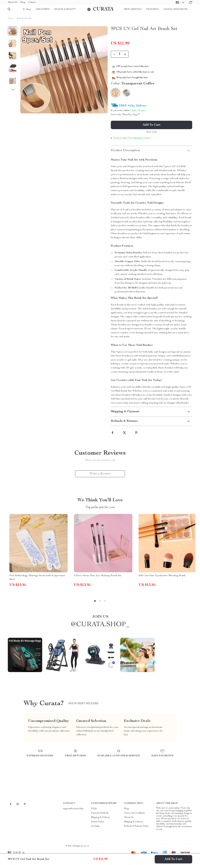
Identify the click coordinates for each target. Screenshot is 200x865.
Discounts (43, 9)
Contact (32, 2)
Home (10, 18)
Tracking (95, 826)
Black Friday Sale (24, 18)
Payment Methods (99, 813)
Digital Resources (176, 9)
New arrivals (133, 9)
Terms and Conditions (134, 813)
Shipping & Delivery (100, 817)
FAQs (94, 809)
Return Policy (97, 822)
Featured (152, 9)
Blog (22, 2)
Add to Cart (173, 859)
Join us (100, 617)
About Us (12, 2)
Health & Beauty (65, 9)
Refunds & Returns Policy (136, 826)
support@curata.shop (73, 809)
